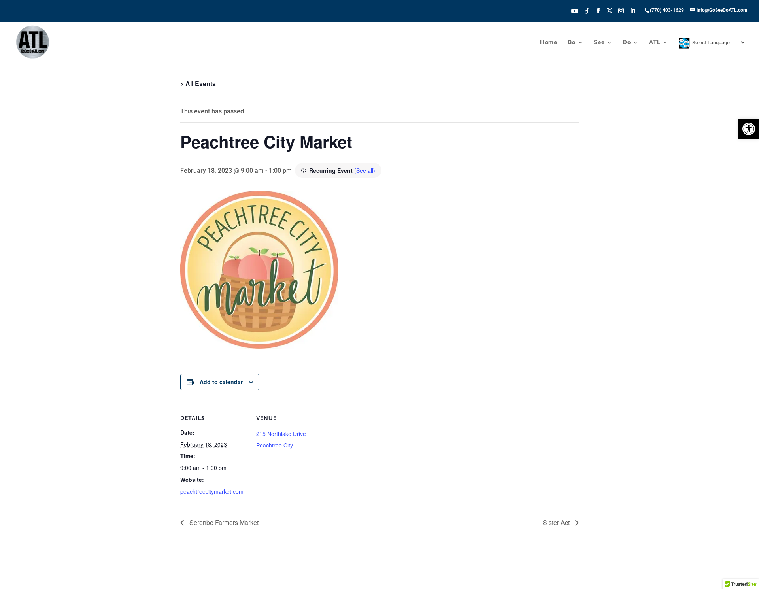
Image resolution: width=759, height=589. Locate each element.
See (599, 43)
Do (627, 43)
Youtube (574, 10)
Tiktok (587, 10)
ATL (655, 43)
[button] (748, 129)
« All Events (198, 83)
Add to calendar (221, 382)
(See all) (364, 170)
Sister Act (557, 522)
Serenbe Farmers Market (223, 522)
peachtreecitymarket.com (212, 491)
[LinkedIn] (632, 13)
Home (548, 43)
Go (572, 43)
